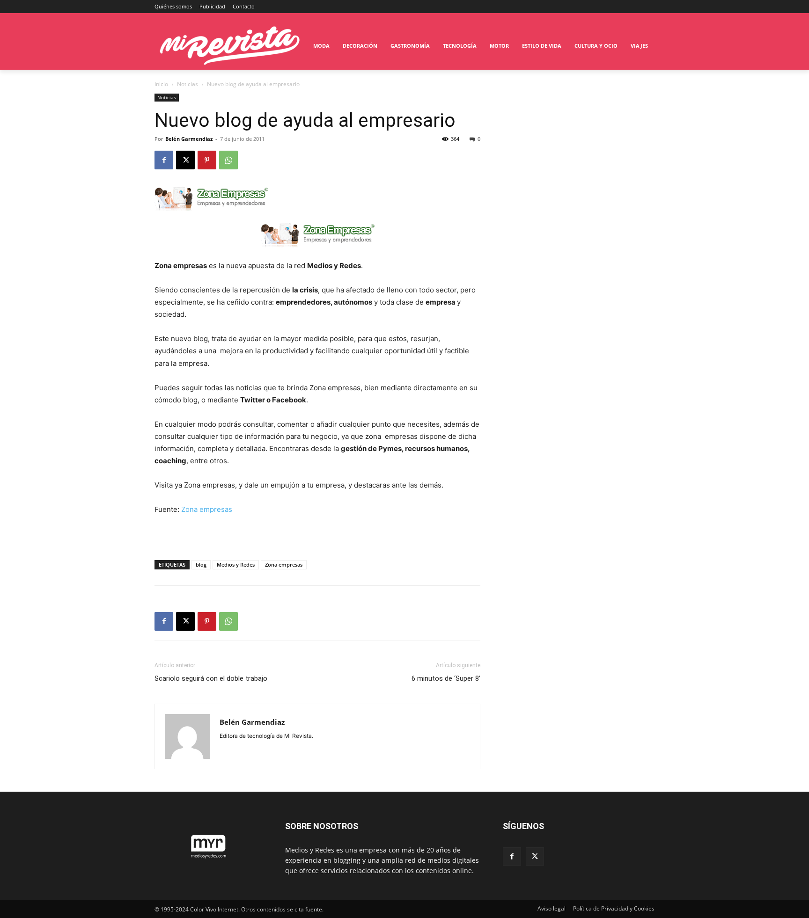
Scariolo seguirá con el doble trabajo (210, 678)
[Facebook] (163, 160)
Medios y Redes (236, 564)
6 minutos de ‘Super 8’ (446, 678)
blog (201, 564)
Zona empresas (206, 509)
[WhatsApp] (228, 160)
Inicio (161, 84)
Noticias (187, 84)
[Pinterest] (207, 160)
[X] (185, 160)
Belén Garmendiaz (189, 138)
